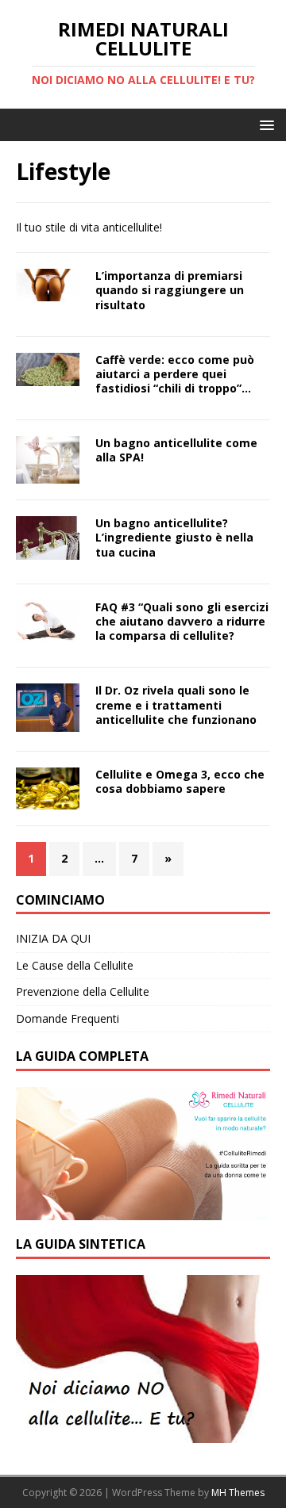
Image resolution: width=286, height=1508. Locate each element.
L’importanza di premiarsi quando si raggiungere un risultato (169, 290)
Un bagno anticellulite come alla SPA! (176, 450)
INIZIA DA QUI (53, 938)
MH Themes (238, 1492)
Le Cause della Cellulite (74, 965)
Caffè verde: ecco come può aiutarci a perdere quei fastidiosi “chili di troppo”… (174, 374)
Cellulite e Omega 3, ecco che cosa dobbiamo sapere (180, 781)
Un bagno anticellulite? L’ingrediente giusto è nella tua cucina (174, 537)
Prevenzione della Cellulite (82, 991)
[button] (264, 124)
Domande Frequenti (67, 1018)
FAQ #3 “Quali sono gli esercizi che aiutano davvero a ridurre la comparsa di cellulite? (182, 621)
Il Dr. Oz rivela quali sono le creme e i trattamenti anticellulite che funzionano (176, 704)
